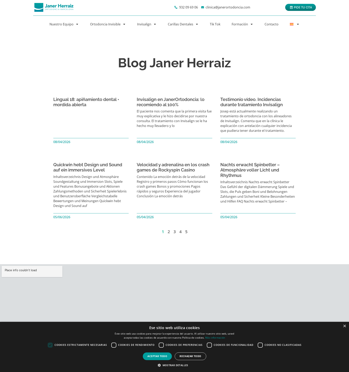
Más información (215, 337)
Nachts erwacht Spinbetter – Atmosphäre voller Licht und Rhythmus (250, 170)
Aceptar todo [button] (157, 356)
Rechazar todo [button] (190, 356)
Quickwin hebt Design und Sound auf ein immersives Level (87, 167)
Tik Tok (215, 24)
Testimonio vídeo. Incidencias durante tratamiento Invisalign (251, 102)
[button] (174, 365)
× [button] (344, 326)
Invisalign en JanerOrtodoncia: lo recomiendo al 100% (170, 102)
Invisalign (144, 24)
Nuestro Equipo (61, 24)
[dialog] (174, 347)
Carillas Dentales (180, 24)
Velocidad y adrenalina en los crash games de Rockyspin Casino (173, 167)
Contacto (272, 24)
